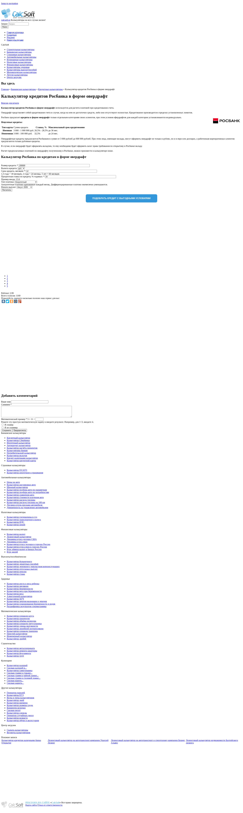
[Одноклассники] (11, 301)
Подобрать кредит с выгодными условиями (121, 198)
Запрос (4, 24)
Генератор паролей (16, 692)
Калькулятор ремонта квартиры (22, 651)
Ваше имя (6, 402)
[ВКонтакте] (3, 301)
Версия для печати (10, 103)
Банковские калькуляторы (23, 89)
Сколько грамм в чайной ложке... (23, 675)
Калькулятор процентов (18, 618)
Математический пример (14, 419)
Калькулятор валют (16, 534)
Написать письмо (15, 40)
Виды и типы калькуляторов (20, 698)
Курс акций (12, 552)
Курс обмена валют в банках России (24, 549)
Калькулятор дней (15, 700)
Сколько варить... (15, 680)
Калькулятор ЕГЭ (15, 695)
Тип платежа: (8, 182)
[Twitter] (7, 301)
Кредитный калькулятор (18, 438)
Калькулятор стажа (16, 574)
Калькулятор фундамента (19, 653)
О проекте (12, 35)
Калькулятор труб (15, 656)
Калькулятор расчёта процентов (22, 448)
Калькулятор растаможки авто (21, 485)
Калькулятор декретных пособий (22, 564)
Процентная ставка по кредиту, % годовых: (22, 176)
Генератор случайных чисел (20, 715)
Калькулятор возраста (17, 718)
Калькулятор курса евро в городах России (27, 547)
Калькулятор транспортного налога (24, 519)
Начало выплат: (9, 187)
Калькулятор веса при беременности (24, 591)
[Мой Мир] (15, 301)
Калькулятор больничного (19, 561)
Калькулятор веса (15, 594)
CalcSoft (55, 802)
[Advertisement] (42, 239)
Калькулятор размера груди (20, 705)
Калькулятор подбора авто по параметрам (27, 490)
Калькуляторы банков (17, 450)
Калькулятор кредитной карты (21, 460)
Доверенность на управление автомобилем (27, 507)
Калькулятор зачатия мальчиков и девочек (27, 601)
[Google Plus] (19, 301)
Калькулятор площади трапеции (22, 631)
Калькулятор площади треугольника (24, 623)
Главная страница (15, 32)
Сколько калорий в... (17, 668)
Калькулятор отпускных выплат (22, 569)
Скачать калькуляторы (17, 730)
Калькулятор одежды (17, 713)
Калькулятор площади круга (20, 616)
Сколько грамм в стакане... (19, 673)
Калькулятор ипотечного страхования (25, 472)
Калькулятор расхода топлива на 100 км (26, 502)
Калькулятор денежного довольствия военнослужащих (33, 566)
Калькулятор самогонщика (19, 670)
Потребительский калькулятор (21, 453)
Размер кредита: (9, 165)
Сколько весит (14, 710)
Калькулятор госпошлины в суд (22, 517)
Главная (5, 89)
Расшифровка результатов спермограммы (26, 606)
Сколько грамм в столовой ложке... (23, 678)
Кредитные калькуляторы (50, 89)
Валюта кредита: (9, 168)
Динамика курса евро (17, 542)
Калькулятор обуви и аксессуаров (23, 720)
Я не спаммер (11, 427)
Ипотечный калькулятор (18, 443)
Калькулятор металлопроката (21, 648)
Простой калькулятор (17, 633)
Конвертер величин (16, 708)
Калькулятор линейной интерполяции (25, 628)
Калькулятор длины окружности (22, 626)
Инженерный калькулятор (19, 636)
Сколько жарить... (15, 683)
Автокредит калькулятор (19, 445)
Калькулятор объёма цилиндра (21, 621)
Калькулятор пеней (16, 524)
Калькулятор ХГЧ (15, 599)
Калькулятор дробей (16, 639)
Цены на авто (13, 482)
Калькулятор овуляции (17, 586)
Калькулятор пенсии (16, 571)
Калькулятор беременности (20, 589)
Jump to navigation (9, 3)
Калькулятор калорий (17, 665)
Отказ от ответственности (49, 805)
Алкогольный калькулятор (19, 596)
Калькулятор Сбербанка (18, 440)
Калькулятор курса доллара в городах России (28, 544)
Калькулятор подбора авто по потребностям (28, 492)
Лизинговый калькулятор (19, 537)
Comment (6, 404)
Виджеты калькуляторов (18, 732)
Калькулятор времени (17, 703)
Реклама (11, 37)
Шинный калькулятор (17, 487)
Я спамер (8, 425)
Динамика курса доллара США (22, 539)
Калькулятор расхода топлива (21, 500)
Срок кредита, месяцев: (13, 171)
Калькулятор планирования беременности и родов (31, 604)
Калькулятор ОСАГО (17, 470)
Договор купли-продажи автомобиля (24, 505)
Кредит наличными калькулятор (22, 458)
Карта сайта (31, 805)
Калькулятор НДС (15, 522)
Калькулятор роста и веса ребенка (23, 583)
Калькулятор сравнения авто (20, 495)
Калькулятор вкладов (17, 455)
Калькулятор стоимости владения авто (25, 497)
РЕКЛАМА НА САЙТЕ (37, 802)
